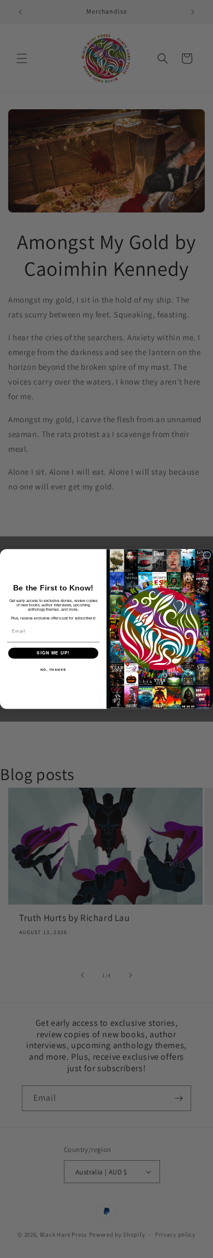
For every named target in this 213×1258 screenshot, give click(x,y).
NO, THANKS (53, 669)
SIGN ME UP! (53, 653)
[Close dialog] (207, 555)
